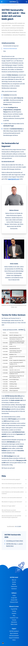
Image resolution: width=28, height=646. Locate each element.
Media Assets (14, 624)
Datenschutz (14, 586)
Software (14, 593)
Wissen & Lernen (14, 606)
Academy (14, 613)
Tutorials (14, 620)
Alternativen (14, 622)
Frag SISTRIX (14, 609)
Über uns (14, 580)
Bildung (14, 584)
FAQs (4, 51)
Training (14, 611)
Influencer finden (14, 602)
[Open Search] (26, 2)
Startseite (4, 4)
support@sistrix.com (13, 179)
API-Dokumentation (14, 635)
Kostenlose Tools (14, 617)
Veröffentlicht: (11, 526)
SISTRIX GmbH (14, 577)
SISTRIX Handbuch (14, 631)
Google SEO (14, 597)
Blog (14, 615)
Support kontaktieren (14, 637)
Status (14, 640)
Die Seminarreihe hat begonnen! (11, 46)
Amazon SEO (14, 600)
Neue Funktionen (14, 633)
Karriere (14, 582)
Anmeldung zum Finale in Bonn (14, 541)
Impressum (14, 588)
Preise (14, 595)
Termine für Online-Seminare (10, 48)
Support (14, 628)
